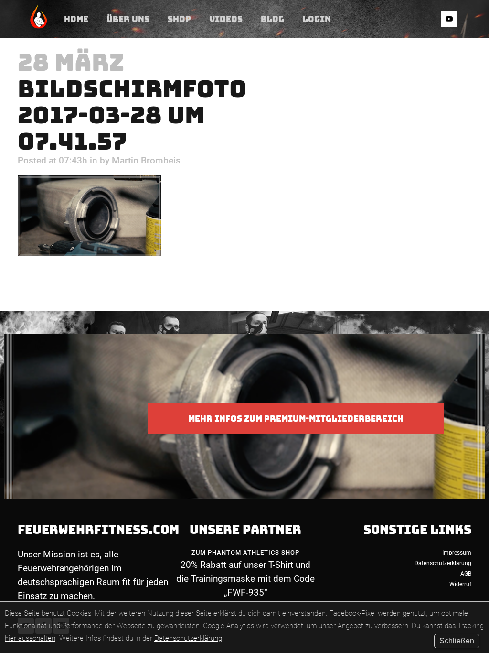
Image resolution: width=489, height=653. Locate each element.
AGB (465, 573)
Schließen (456, 641)
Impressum (456, 552)
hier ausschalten (30, 638)
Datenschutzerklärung (188, 638)
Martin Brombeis (146, 160)
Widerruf (460, 584)
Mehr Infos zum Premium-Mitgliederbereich (296, 418)
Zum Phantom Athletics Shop (245, 552)
